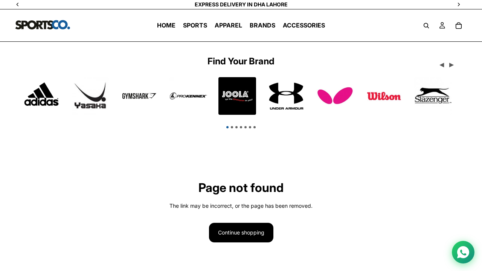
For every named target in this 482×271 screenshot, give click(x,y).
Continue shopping (241, 232)
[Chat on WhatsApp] (463, 252)
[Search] (426, 25)
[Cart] (458, 25)
